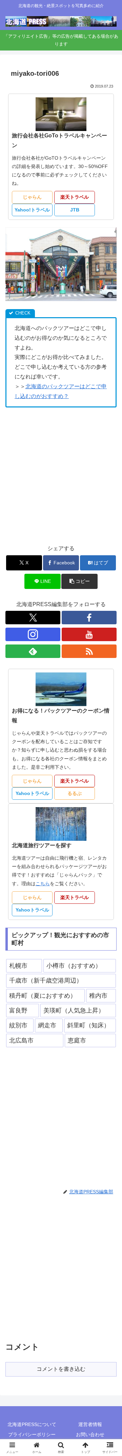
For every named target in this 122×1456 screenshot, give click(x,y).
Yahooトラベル (32, 793)
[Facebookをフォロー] (89, 617)
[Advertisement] (61, 475)
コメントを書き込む (61, 1369)
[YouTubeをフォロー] (89, 634)
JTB (74, 209)
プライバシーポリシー (32, 1434)
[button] (79, 581)
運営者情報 (90, 1424)
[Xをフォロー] (32, 617)
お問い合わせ (90, 1434)
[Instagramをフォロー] (32, 634)
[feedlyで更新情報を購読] (32, 651)
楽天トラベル (74, 197)
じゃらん (32, 197)
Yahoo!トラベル (32, 209)
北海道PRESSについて (31, 1424)
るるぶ (74, 793)
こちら (43, 883)
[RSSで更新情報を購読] (89, 651)
